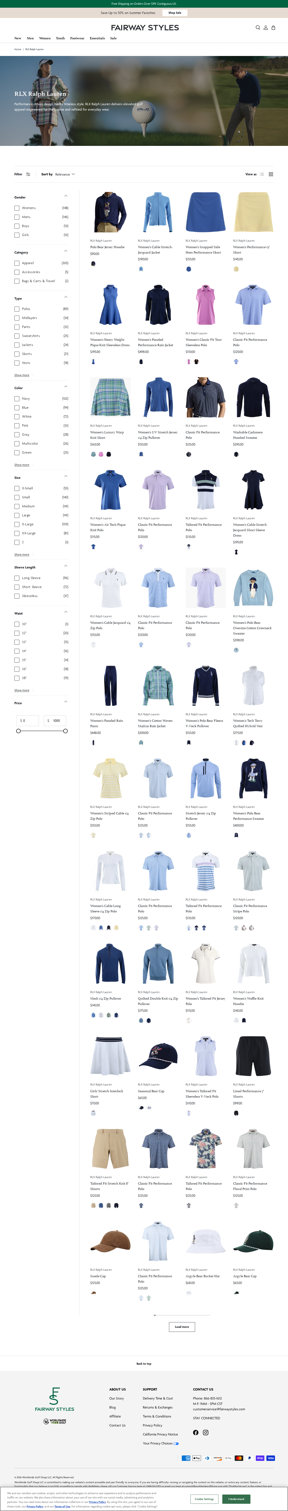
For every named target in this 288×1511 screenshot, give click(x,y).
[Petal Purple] (188, 361)
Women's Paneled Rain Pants (106, 723)
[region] (144, 1499)
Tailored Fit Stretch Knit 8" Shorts (109, 1185)
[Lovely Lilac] (141, 546)
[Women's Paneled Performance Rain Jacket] (158, 305)
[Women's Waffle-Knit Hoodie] (253, 963)
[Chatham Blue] (141, 269)
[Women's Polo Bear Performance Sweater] (253, 778)
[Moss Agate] (236, 1292)
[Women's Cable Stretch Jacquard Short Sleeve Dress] (253, 490)
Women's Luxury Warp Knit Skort (107, 434)
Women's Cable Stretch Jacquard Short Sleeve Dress (250, 529)
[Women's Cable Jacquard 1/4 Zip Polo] (110, 588)
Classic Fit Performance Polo (250, 342)
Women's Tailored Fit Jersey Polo (205, 1000)
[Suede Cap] (110, 1241)
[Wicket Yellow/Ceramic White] (93, 835)
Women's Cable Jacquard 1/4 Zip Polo (110, 625)
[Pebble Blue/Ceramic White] (251, 928)
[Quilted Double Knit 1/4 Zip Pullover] (158, 963)
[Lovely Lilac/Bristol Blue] (236, 361)
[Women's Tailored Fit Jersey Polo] (206, 963)
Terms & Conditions (157, 1416)
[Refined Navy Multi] (188, 546)
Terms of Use (62, 1506)
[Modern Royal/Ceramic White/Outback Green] (188, 269)
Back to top (144, 1363)
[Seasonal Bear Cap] (158, 1056)
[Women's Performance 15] (253, 212)
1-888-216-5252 (153, 1486)
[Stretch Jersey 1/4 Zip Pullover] (206, 778)
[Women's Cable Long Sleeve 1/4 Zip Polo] (110, 871)
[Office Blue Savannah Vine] (141, 1298)
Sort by (47, 174)
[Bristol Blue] (141, 928)
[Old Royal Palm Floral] (188, 1205)
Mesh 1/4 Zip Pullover (105, 998)
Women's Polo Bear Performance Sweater (248, 815)
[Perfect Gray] (108, 1205)
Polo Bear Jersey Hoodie (107, 246)
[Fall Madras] (93, 454)
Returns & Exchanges (158, 1407)
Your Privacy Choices (158, 1443)
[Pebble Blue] (188, 835)
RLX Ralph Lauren (34, 49)
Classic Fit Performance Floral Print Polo (250, 1185)
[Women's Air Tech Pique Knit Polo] (110, 490)
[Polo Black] (196, 361)
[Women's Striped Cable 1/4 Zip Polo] (110, 778)
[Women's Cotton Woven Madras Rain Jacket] (158, 686)
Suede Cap (98, 1275)
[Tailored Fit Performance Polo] (206, 490)
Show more (21, 375)
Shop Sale (175, 12)
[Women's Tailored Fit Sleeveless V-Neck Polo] (206, 1056)
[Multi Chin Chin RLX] (236, 1205)
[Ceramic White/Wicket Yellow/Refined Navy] (188, 1020)
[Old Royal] (116, 1015)
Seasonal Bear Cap (151, 1090)
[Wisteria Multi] (204, 928)
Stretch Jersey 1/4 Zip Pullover (201, 815)
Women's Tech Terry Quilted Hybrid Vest (248, 723)
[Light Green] (148, 928)
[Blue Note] (236, 650)
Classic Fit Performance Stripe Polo (250, 908)
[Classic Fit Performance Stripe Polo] (253, 871)
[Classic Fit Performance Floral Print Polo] (253, 1149)
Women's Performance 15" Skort (251, 249)
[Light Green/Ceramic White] (236, 928)
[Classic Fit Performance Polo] (253, 305)
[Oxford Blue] (188, 1113)
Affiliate (115, 1416)
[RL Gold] (93, 1292)
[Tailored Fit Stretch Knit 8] (110, 1149)
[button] (273, 27)
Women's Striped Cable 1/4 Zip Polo (109, 815)
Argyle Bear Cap (245, 1275)
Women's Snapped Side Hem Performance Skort (203, 249)
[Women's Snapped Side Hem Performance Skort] (206, 212)
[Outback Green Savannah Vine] (148, 1298)
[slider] (18, 731)
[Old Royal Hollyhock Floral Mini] (141, 1205)
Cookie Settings (204, 1499)
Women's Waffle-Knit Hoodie (248, 1000)
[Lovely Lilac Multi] (188, 644)
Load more (182, 1326)
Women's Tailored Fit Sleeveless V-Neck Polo (202, 1093)
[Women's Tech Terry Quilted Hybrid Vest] (253, 686)
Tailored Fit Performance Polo (204, 526)
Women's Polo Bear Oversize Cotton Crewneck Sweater (252, 627)
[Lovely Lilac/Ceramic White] (244, 928)
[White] (148, 1107)
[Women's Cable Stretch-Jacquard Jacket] (158, 212)
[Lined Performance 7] (253, 1056)
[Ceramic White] (236, 742)
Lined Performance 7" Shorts (248, 1093)
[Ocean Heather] (141, 1020)
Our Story (116, 1398)
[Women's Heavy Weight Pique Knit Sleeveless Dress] (110, 305)
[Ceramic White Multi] (93, 1113)
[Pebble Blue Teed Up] (148, 835)
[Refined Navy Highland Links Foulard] (188, 454)
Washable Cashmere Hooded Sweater (248, 434)
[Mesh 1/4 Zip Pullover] (110, 963)
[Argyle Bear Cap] (253, 1241)
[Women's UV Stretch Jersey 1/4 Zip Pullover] (158, 397)
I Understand (236, 1499)
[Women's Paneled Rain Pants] (110, 686)
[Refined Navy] (93, 263)
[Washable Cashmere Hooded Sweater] (253, 397)
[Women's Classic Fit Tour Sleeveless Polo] (206, 305)
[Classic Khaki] (93, 1205)
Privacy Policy (152, 1425)
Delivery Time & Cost (158, 1398)
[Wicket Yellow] (236, 269)
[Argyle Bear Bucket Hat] (206, 1241)
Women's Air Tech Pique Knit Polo (108, 526)
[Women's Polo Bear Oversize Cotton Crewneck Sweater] (253, 588)
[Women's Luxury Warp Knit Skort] (110, 397)
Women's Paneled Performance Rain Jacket (155, 342)
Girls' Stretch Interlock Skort (106, 1093)
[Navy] (141, 1107)
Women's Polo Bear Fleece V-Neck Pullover (204, 723)
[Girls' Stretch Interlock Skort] (110, 1056)
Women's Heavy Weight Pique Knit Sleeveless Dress (110, 342)
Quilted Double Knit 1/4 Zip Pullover (158, 1000)
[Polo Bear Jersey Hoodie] (110, 212)
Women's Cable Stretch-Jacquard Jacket (155, 249)
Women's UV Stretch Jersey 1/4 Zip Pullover (158, 434)
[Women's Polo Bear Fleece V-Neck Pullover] (206, 686)
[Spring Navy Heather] (148, 1020)
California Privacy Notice (160, 1434)
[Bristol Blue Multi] (141, 644)
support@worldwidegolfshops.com (203, 1486)
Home (17, 49)
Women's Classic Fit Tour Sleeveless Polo (204, 342)
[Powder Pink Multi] (196, 928)
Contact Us (117, 1425)
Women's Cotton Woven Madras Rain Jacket (155, 723)
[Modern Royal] (93, 361)
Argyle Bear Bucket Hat (203, 1275)
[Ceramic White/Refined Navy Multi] (93, 644)
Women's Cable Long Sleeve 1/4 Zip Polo (105, 908)
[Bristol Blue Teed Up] (141, 835)
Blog (112, 1407)
